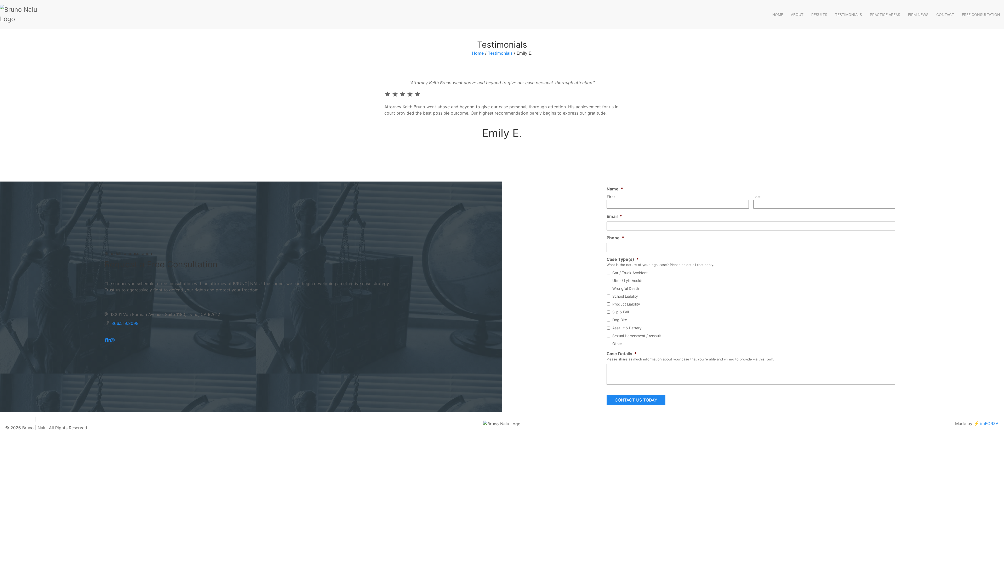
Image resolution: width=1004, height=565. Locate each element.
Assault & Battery (627, 328)
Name (615, 188)
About (797, 14)
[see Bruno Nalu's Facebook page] (106, 340)
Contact (945, 14)
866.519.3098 (125, 323)
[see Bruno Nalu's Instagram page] (113, 340)
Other (617, 343)
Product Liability (626, 304)
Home (777, 14)
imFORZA (989, 423)
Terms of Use (50, 419)
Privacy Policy (19, 419)
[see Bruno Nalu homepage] (26, 14)
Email (614, 216)
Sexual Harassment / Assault (636, 336)
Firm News (918, 14)
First (611, 197)
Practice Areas (885, 14)
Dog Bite (619, 320)
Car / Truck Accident (630, 272)
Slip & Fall (620, 312)
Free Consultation (981, 14)
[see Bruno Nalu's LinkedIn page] (109, 340)
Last (757, 197)
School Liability (625, 296)
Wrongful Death (625, 288)
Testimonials (848, 14)
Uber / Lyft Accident (629, 280)
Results (819, 14)
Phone (615, 237)
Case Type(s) (623, 259)
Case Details (622, 353)
